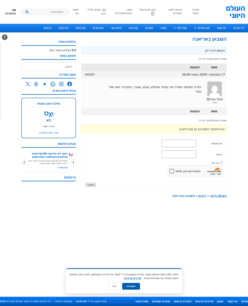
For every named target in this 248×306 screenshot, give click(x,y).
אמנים (149, 28)
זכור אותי (215, 163)
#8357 (90, 74)
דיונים (202, 196)
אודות (244, 301)
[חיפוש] (27, 11)
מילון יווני (116, 28)
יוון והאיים (204, 28)
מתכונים (98, 28)
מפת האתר (141, 301)
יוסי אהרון (81, 301)
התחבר (90, 185)
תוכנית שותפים (161, 301)
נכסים (47, 28)
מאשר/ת (131, 286)
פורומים (81, 28)
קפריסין (182, 28)
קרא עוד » (63, 167)
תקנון (220, 301)
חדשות (221, 28)
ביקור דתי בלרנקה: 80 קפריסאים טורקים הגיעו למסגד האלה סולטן (50, 155)
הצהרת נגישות (183, 301)
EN (14, 10)
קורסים (133, 28)
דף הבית (238, 28)
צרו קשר (232, 301)
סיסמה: (219, 154)
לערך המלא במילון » (49, 132)
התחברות (10, 13)
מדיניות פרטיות (204, 301)
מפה (163, 28)
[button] (4, 38)
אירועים (63, 28)
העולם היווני (235, 12)
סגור (114, 286)
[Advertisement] (48, 238)
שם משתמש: (216, 143)
